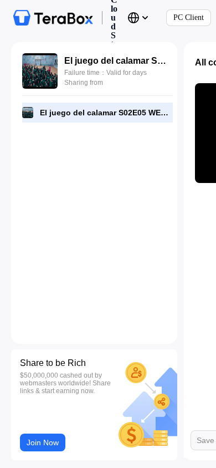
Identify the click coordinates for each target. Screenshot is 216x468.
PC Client (188, 17)
